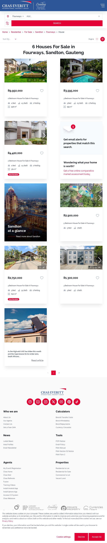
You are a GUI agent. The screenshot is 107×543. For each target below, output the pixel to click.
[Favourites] (41, 90)
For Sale (28, 32)
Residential (16, 32)
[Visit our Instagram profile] (45, 401)
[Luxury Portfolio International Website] (33, 508)
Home (5, 32)
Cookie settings (64, 537)
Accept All (96, 537)
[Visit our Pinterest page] (69, 401)
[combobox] (37, 16)
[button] (23, 16)
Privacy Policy (7, 521)
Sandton (39, 32)
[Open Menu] (102, 5)
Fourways (50, 32)
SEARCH (57, 23)
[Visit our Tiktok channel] (77, 401)
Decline (81, 537)
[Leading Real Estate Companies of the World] (41, 5)
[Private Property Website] (70, 508)
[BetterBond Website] (11, 508)
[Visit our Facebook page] (30, 401)
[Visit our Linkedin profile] (38, 401)
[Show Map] (102, 39)
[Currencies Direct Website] (93, 508)
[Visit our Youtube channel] (61, 401)
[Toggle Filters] (7, 23)
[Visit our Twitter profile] (53, 401)
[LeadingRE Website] (52, 508)
